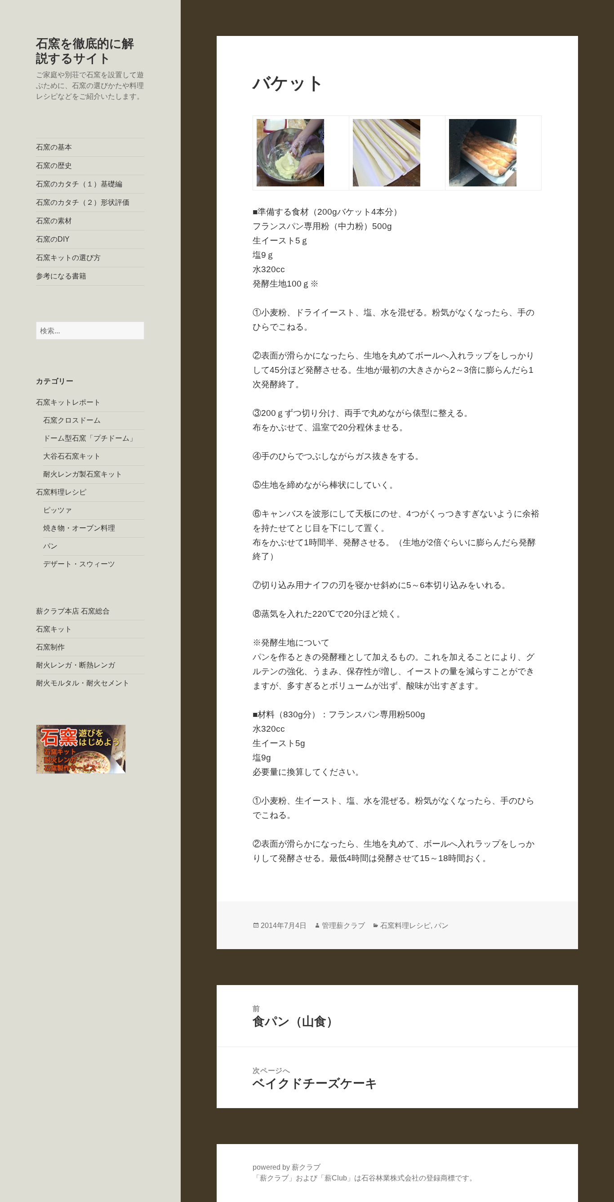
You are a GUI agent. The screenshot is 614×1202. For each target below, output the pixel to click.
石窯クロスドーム (72, 420)
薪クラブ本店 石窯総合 (73, 611)
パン (50, 546)
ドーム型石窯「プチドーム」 (90, 438)
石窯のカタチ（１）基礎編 (79, 184)
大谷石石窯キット (72, 456)
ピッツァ (57, 510)
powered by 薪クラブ (286, 1167)
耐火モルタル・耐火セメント (82, 683)
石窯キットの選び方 (68, 257)
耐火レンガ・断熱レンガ (75, 665)
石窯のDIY (53, 239)
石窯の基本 (54, 147)
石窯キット (54, 629)
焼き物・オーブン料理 (79, 528)
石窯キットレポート (68, 402)
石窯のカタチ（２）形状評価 (82, 202)
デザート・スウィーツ (79, 564)
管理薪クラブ (343, 925)
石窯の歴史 (54, 165)
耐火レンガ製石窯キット (82, 474)
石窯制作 (50, 647)
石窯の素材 (54, 221)
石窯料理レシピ (61, 492)
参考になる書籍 (61, 276)
